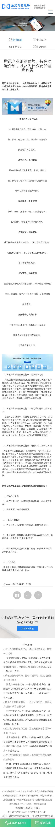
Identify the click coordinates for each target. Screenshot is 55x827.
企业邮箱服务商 (10, 795)
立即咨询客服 (27, 628)
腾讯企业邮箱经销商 (12, 567)
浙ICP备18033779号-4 (42, 816)
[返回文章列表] (17, 595)
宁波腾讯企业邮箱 (25, 800)
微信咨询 (45, 822)
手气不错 (27, 645)
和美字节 (12, 791)
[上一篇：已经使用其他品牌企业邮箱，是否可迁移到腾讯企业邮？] (28, 595)
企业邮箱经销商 (25, 791)
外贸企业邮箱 (46, 795)
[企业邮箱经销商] (27, 6)
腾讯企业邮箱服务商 (28, 795)
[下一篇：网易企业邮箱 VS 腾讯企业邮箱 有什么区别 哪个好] (38, 595)
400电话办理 (39, 804)
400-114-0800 (17, 823)
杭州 (4, 816)
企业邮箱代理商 (13, 535)
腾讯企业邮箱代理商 (19, 486)
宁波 (36, 808)
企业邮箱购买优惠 (44, 800)
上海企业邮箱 (9, 800)
